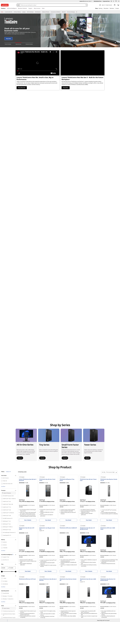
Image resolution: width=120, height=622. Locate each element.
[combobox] (18, 5)
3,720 (50, 505)
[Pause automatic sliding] (115, 42)
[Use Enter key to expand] (112, 5)
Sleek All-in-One (18, 44)
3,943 (50, 555)
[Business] (114, 8)
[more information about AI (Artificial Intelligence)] (12, 554)
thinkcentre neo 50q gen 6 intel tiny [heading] (47, 528)
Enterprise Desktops (29, 44)
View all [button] (20, 458)
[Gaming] (102, 8)
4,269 (30, 606)
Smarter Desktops (8, 44)
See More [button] (3, 486)
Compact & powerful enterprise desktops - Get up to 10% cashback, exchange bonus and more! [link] (17, 33)
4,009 (70, 555)
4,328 (91, 606)
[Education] (108, 8)
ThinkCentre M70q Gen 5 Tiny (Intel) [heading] (67, 480)
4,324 (70, 606)
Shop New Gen (21, 87)
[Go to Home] (4, 5)
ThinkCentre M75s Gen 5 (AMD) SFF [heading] (68, 528)
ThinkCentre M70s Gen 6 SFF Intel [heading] (27, 579)
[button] (111, 1)
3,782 (70, 505)
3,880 (30, 555)
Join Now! (21, 506)
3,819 (91, 505)
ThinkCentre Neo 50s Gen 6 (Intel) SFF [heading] (68, 579)
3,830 (111, 505)
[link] (113, 1)
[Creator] (119, 8)
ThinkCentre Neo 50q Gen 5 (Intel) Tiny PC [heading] (108, 480)
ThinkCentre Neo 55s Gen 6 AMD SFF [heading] (88, 579)
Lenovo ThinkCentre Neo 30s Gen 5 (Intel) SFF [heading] (27, 480)
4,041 (111, 555)
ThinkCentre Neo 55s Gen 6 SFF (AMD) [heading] (26, 528)
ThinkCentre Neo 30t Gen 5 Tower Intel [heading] (88, 480)
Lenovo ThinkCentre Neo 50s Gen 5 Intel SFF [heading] (48, 579)
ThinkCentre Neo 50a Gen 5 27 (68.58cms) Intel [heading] (87, 528)
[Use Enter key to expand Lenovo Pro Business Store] (92, 1)
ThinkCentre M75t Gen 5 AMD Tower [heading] (107, 528)
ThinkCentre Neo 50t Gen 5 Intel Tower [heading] (47, 480)
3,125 (30, 505)
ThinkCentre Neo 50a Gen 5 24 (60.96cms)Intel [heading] (107, 579)
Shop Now (65, 87)
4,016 (91, 555)
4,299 (50, 606)
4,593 (111, 606)
